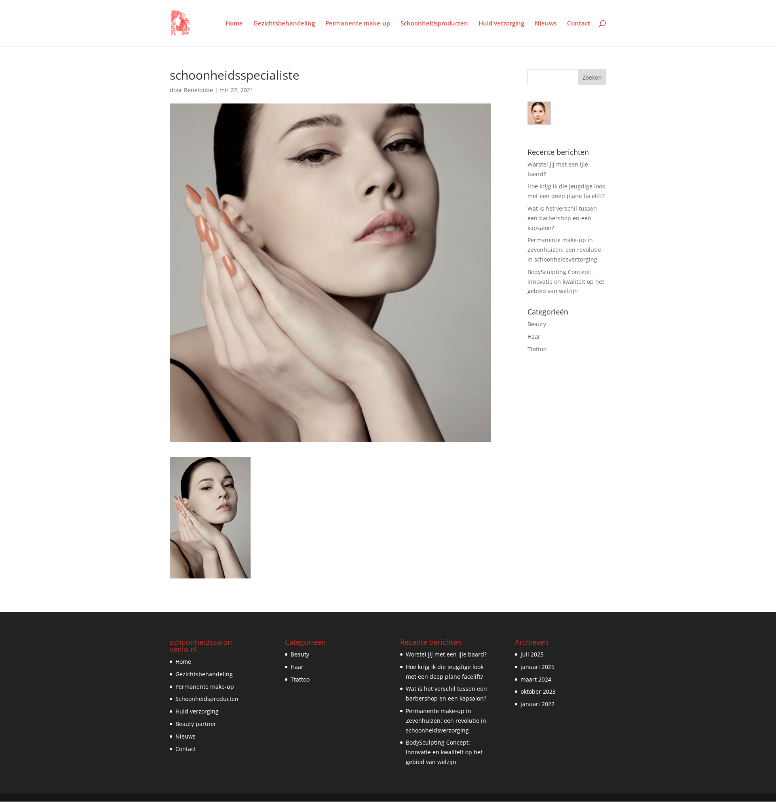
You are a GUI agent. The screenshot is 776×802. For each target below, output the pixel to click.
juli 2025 (532, 654)
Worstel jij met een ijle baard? (446, 654)
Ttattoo (536, 349)
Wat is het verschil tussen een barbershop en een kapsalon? (562, 218)
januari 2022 (538, 704)
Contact (578, 23)
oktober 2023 (538, 691)
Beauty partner (195, 724)
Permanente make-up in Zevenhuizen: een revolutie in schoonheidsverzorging (564, 249)
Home (234, 23)
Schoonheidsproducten (434, 23)
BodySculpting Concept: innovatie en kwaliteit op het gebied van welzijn (565, 281)
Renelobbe (198, 90)
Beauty (536, 324)
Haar (533, 336)
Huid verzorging (501, 23)
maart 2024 (536, 679)
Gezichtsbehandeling (284, 23)
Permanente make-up (357, 23)
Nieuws (546, 23)
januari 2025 (538, 667)
